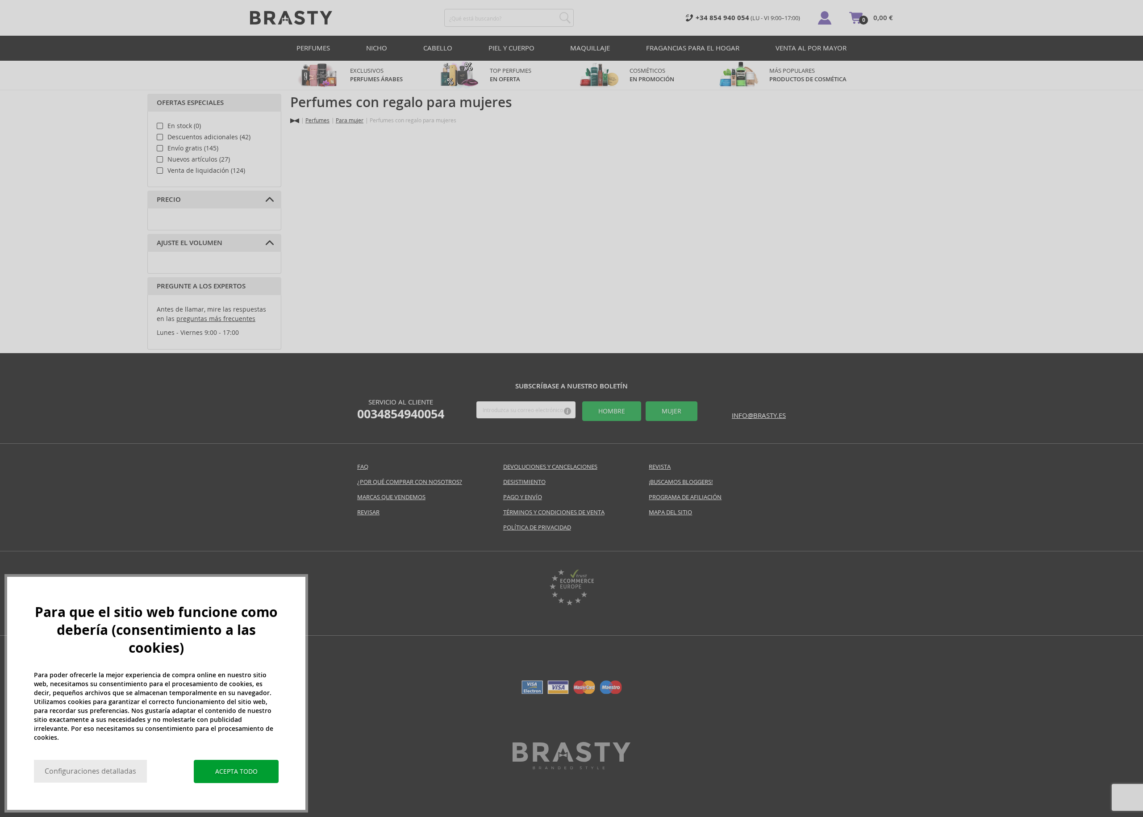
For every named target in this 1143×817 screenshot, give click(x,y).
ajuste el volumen (189, 242)
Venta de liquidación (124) (206, 171)
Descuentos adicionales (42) (208, 137)
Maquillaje (590, 48)
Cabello (437, 48)
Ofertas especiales (190, 102)
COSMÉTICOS (652, 75)
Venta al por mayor (811, 48)
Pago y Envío (522, 497)
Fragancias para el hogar (692, 48)
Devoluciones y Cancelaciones (550, 467)
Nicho (376, 48)
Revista (660, 467)
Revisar (368, 512)
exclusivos (376, 75)
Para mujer (349, 120)
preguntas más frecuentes (215, 319)
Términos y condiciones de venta (554, 512)
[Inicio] (294, 120)
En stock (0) (184, 126)
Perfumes (313, 48)
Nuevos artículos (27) (198, 159)
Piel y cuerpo (511, 48)
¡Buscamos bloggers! (681, 482)
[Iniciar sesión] (824, 18)
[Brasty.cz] (571, 766)
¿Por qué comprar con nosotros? (409, 482)
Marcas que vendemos (391, 497)
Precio (169, 199)
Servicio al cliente (400, 409)
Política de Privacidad (537, 527)
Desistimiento (524, 482)
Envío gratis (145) (192, 148)
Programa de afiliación (685, 497)
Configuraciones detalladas (90, 771)
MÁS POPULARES (808, 75)
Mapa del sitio (670, 512)
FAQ (362, 467)
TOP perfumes (510, 75)
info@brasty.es (759, 415)
